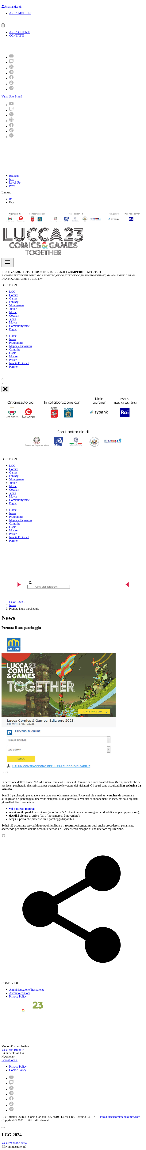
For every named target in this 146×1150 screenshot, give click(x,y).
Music (13, 312)
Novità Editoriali (19, 363)
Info (11, 179)
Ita (10, 198)
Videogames (16, 305)
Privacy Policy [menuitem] (18, 1066)
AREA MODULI (20, 13)
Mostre (13, 356)
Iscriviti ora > (9, 1060)
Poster (13, 359)
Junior (13, 308)
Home (13, 335)
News (12, 339)
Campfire (14, 349)
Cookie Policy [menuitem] (17, 1070)
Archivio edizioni (19, 993)
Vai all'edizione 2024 (14, 1142)
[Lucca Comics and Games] (48, 45)
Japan (12, 319)
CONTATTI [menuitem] (16, 35)
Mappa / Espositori (20, 346)
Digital (13, 329)
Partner (13, 366)
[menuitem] (11, 57)
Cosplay (14, 315)
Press (12, 186)
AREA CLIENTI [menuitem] (19, 32)
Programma (16, 342)
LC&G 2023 (17, 601)
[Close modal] (3, 1127)
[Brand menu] (3, 25)
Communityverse (19, 325)
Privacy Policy (18, 996)
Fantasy (13, 301)
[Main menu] (8, 262)
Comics (13, 295)
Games (13, 298)
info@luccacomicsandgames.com (120, 1116)
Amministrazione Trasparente (26, 989)
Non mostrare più (15, 1146)
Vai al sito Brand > (13, 1049)
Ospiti (12, 353)
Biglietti (14, 175)
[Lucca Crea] (10, 21)
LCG (12, 291)
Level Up (15, 182)
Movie (13, 322)
